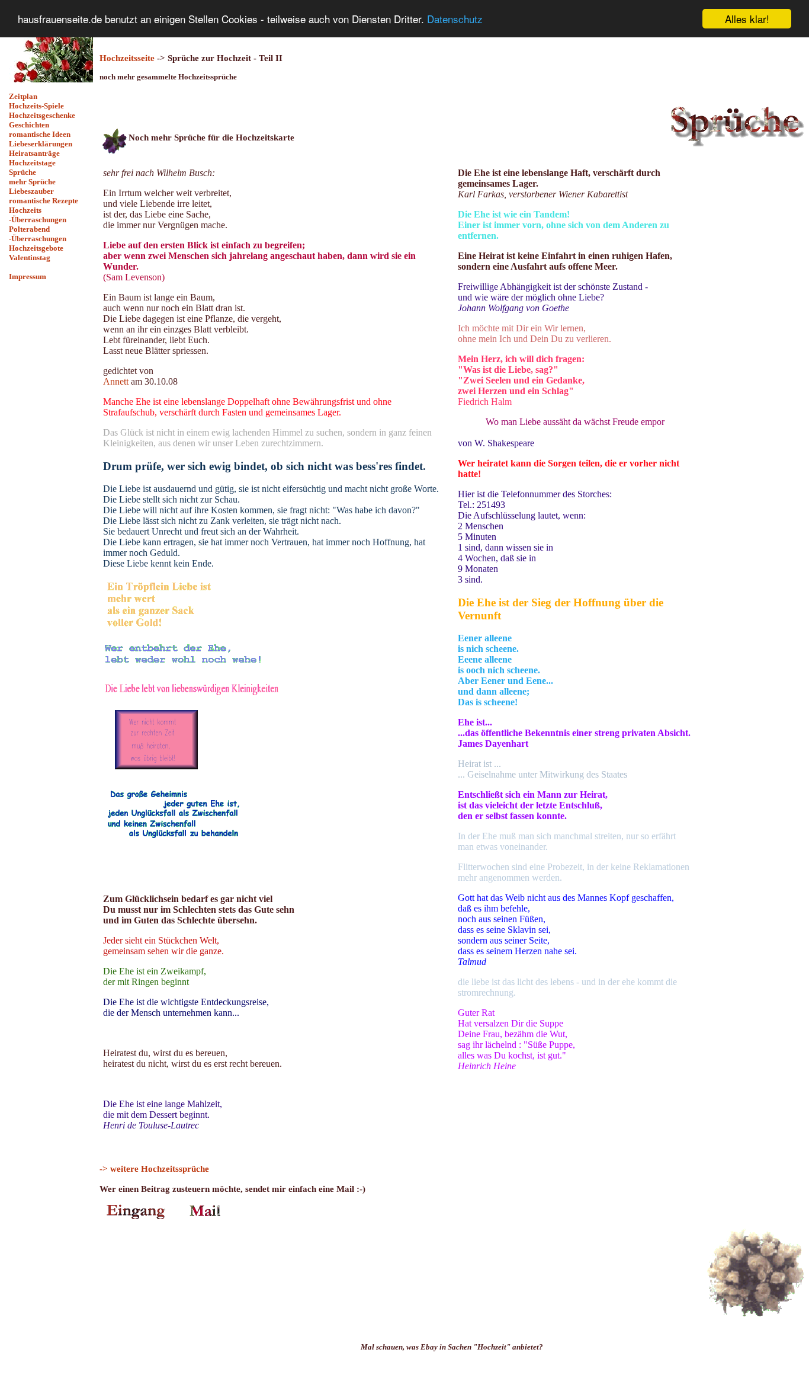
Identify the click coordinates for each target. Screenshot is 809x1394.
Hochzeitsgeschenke (42, 115)
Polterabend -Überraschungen (37, 234)
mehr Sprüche (32, 181)
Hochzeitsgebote (36, 248)
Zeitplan (23, 96)
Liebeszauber (31, 191)
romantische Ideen (39, 134)
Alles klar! (747, 18)
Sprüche (22, 172)
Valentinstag (29, 257)
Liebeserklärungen (40, 143)
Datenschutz (455, 19)
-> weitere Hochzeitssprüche (154, 1168)
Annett (116, 381)
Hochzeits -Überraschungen (37, 215)
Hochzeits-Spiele (36, 105)
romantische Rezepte (43, 200)
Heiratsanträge (34, 153)
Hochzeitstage (32, 162)
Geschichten (29, 124)
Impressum (27, 276)
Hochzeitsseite (127, 58)
